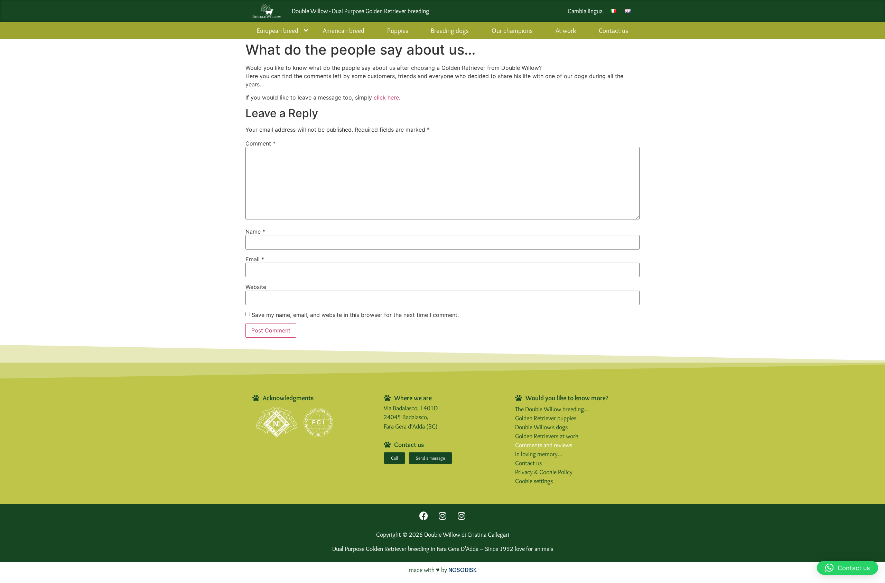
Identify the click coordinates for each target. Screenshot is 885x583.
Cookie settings (534, 481)
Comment (260, 143)
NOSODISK (462, 569)
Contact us (528, 463)
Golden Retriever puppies (545, 418)
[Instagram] (442, 516)
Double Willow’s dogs (541, 427)
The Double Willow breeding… (552, 409)
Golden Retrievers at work (546, 436)
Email (254, 259)
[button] (847, 568)
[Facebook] (423, 516)
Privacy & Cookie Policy (543, 472)
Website (255, 287)
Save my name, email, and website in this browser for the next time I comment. (355, 315)
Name (255, 231)
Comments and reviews (543, 445)
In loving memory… (538, 454)
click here (386, 97)
